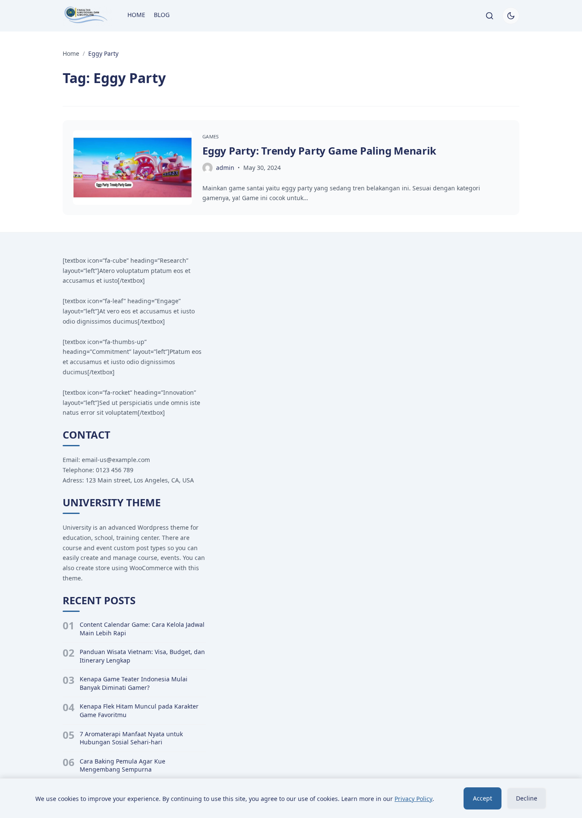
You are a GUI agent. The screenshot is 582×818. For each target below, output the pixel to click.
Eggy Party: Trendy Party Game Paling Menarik (319, 151)
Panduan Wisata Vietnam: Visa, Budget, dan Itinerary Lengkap (142, 656)
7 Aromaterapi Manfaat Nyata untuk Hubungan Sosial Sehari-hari (131, 738)
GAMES (210, 136)
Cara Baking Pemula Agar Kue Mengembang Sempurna (122, 765)
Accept (482, 798)
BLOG (162, 15)
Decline (526, 798)
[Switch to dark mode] (510, 15)
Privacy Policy (413, 799)
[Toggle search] (489, 15)
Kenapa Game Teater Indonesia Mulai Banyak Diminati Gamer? (133, 683)
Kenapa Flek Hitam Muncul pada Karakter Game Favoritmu (139, 710)
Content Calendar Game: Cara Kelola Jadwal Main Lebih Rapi (142, 628)
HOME (136, 15)
